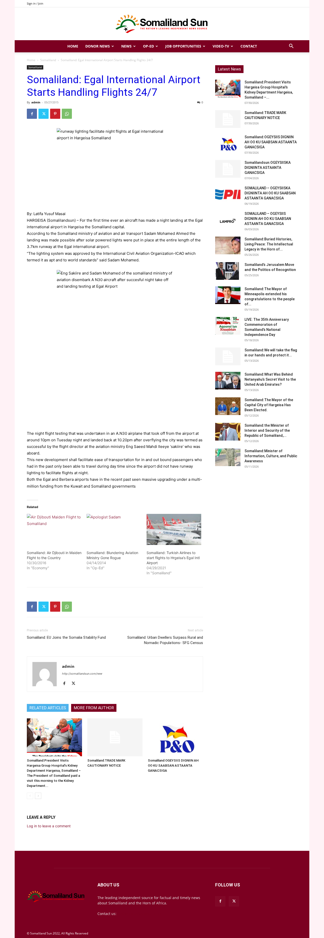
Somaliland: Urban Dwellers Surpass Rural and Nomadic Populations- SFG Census (165, 640)
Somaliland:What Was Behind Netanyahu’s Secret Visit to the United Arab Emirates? (270, 379)
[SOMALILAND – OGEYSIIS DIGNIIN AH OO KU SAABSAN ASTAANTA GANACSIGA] (227, 220)
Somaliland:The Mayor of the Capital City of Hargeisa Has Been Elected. (269, 405)
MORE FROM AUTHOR (94, 707)
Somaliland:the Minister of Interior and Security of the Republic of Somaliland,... (267, 430)
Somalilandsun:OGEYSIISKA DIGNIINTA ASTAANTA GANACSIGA (268, 168)
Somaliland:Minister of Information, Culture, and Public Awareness (271, 456)
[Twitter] (43, 114)
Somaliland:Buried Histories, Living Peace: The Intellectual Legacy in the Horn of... (269, 244)
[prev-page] (30, 796)
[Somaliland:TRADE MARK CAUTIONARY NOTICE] (115, 737)
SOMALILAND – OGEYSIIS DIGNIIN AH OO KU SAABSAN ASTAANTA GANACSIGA (268, 219)
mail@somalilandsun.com (139, 913)
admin (35, 102)
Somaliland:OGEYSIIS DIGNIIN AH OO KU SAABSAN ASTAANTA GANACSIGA (173, 765)
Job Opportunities (183, 46)
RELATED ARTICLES (47, 707)
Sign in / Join (35, 3)
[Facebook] (32, 114)
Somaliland (48, 60)
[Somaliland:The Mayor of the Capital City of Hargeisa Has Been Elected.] (227, 406)
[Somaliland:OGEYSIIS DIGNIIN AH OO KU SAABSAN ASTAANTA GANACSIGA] (175, 737)
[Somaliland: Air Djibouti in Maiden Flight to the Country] (54, 529)
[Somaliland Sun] (162, 24)
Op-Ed (148, 46)
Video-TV (221, 46)
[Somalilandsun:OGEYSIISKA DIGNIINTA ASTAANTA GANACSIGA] (227, 169)
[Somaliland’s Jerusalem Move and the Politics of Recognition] (227, 271)
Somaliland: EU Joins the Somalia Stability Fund (66, 637)
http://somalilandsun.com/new (82, 673)
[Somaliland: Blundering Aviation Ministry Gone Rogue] (114, 529)
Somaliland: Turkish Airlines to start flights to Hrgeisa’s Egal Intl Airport (173, 558)
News (126, 46)
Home (72, 46)
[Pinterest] (55, 114)
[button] (291, 46)
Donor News (97, 46)
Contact (248, 46)
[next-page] (38, 796)
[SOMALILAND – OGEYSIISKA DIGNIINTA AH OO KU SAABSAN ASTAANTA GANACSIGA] (227, 194)
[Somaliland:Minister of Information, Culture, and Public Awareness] (227, 457)
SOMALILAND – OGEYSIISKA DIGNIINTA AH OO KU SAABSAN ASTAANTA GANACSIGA (270, 193)
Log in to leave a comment (49, 826)
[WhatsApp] (67, 114)
